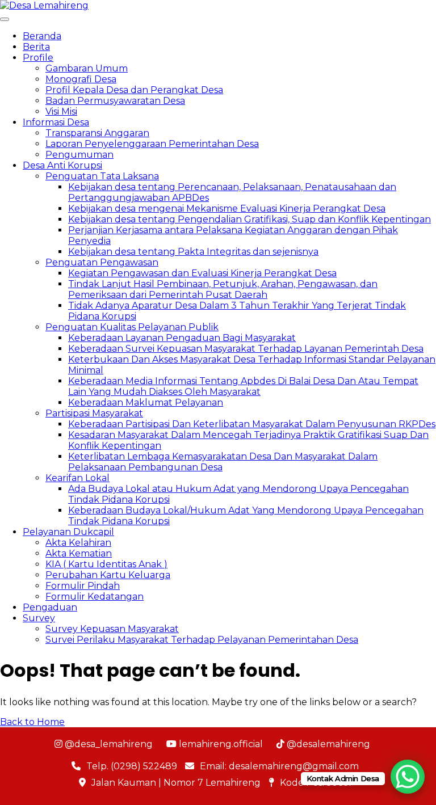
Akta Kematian (78, 553)
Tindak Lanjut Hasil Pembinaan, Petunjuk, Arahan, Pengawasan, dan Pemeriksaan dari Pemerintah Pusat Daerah (223, 289)
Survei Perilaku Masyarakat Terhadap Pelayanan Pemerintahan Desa (201, 639)
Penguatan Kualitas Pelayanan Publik (132, 327)
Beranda (42, 36)
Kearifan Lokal (77, 478)
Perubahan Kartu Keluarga (107, 575)
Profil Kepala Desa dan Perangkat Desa (134, 90)
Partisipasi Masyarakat (94, 413)
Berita (36, 46)
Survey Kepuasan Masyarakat (112, 628)
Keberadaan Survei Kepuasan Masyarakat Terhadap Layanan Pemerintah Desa (246, 348)
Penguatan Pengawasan (101, 262)
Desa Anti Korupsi (62, 165)
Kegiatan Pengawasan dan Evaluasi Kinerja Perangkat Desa (202, 273)
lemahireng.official (220, 744)
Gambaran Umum (86, 68)
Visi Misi (61, 111)
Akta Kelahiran (78, 542)
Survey (39, 618)
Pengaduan (50, 607)
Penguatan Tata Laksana (102, 176)
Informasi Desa (56, 122)
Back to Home (32, 722)
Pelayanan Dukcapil (68, 531)
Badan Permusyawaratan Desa (115, 100)
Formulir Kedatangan (94, 596)
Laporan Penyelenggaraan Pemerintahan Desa (152, 143)
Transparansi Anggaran (97, 133)
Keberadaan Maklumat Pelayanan (145, 402)
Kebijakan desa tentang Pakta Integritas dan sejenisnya (193, 251)
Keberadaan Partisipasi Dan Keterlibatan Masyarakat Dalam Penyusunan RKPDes (251, 424)
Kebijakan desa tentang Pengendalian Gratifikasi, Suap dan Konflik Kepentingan (249, 219)
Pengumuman (79, 154)
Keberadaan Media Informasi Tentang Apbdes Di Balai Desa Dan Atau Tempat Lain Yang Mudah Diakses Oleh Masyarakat (243, 386)
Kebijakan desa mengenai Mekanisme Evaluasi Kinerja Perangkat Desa (226, 208)
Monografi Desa (80, 79)
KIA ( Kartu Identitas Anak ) (106, 564)
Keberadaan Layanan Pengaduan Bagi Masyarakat (182, 337)
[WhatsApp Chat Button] (408, 777)
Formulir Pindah (82, 585)
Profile (38, 57)
